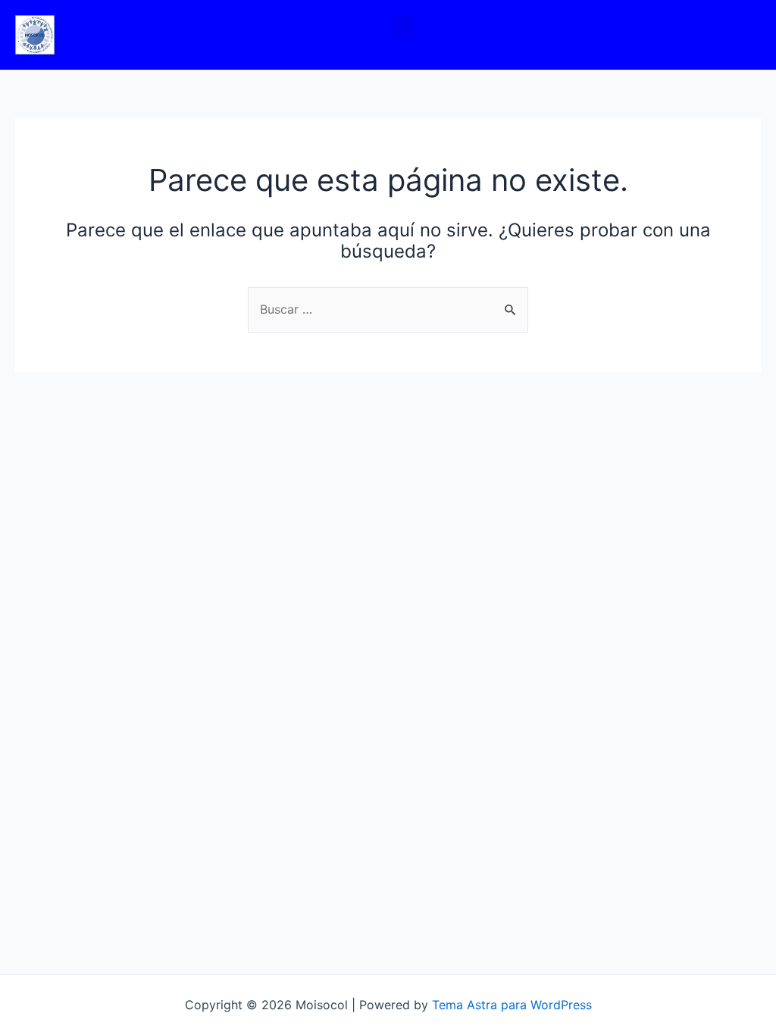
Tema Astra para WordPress (512, 1004)
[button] (403, 27)
